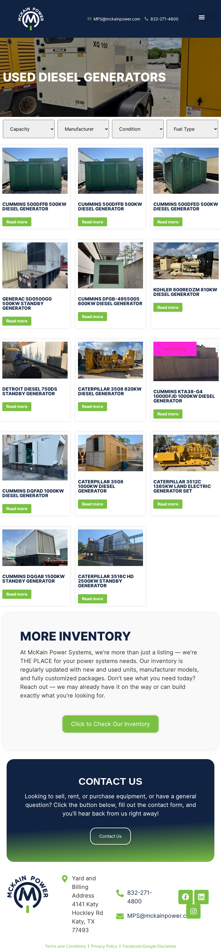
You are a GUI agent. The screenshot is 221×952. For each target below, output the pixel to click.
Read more (16, 221)
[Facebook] (185, 897)
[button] (201, 17)
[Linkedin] (201, 897)
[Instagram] (193, 911)
